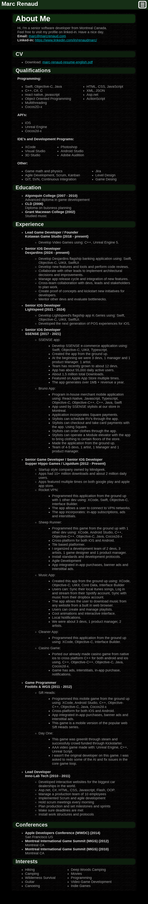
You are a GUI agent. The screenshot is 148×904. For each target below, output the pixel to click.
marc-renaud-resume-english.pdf (67, 62)
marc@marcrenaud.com (47, 36)
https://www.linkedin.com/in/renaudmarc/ (66, 40)
